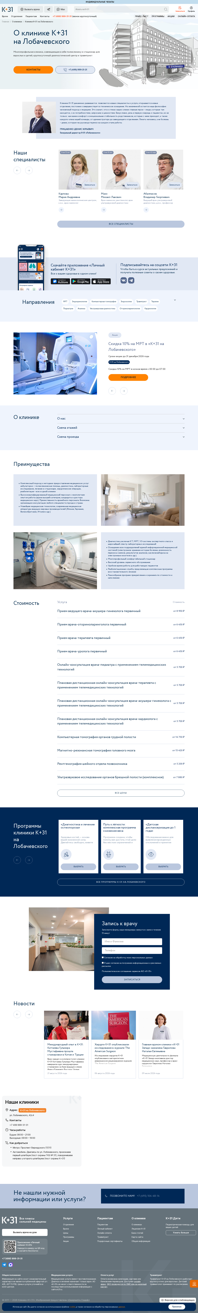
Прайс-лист (141, 16)
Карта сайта (137, 1237)
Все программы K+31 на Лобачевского (120, 882)
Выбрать (79, 866)
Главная (5, 22)
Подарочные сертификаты (109, 1241)
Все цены (121, 793)
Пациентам (31, 16)
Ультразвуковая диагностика (102, 308)
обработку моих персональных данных (134, 957)
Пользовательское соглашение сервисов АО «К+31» (126, 971)
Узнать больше (181, 1232)
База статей (137, 1233)
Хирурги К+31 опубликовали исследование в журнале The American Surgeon (112, 1048)
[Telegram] (4, 1265)
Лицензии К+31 (138, 1229)
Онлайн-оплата (186, 16)
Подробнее (128, 377)
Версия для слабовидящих (180, 1300)
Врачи (5, 16)
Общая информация (141, 1241)
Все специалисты (121, 224)
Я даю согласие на (131, 964)
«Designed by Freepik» (78, 1300)
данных (121, 1307)
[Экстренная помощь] (194, 1284)
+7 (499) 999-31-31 (62, 16)
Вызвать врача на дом (25, 1232)
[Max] (10, 1265)
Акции (171, 16)
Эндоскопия (126, 301)
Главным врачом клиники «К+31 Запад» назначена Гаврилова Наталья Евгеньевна (160, 1048)
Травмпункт (141, 301)
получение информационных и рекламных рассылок (131, 964)
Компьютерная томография (104, 301)
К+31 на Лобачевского (119, 362)
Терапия (155, 301)
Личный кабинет (105, 1229)
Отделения (16, 16)
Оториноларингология (130, 308)
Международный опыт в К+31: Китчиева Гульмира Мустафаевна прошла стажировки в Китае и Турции (65, 1049)
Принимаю (176, 1306)
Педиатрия (68, 308)
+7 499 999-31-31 (19, 1125)
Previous (11, 363)
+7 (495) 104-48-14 (148, 1196)
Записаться (89, 184)
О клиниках (17, 22)
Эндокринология (79, 301)
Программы (158, 16)
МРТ (65, 301)
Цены (65, 1233)
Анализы (81, 308)
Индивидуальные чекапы (100, 2)
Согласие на (128, 957)
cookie (72, 1307)
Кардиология (150, 308)
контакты (33, 70)
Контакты (44, 16)
